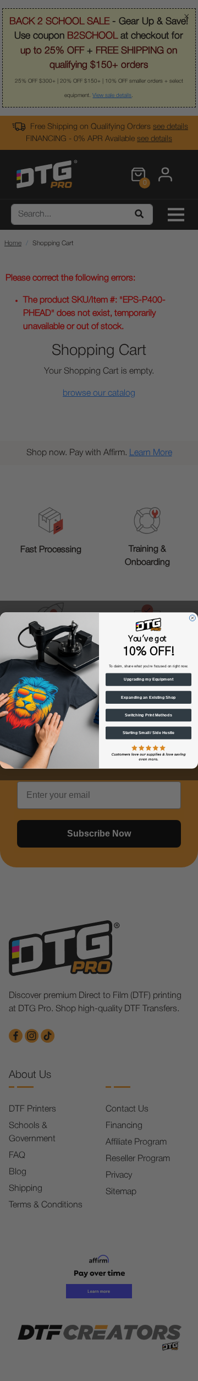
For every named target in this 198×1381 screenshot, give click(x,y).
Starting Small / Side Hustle (149, 733)
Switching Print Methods (148, 715)
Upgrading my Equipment (148, 679)
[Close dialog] (192, 618)
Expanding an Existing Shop (148, 697)
